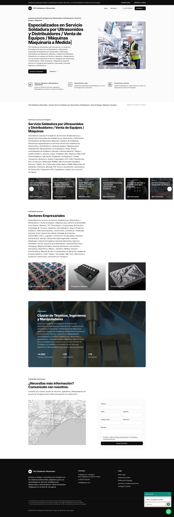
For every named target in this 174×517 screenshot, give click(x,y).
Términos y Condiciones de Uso (128, 483)
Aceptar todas (125, 2)
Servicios (113, 8)
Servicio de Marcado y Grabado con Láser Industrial (136, 185)
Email (103, 411)
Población (126, 419)
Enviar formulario (121, 443)
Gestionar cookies (140, 2)
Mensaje (104, 427)
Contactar (139, 8)
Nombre (104, 404)
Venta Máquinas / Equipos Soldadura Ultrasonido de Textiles (63, 185)
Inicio (106, 8)
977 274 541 (128, 8)
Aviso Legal (121, 474)
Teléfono (126, 411)
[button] (169, 189)
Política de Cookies (124, 477)
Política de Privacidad (121, 437)
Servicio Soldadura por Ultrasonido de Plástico (161, 184)
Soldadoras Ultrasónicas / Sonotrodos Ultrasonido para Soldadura (112, 186)
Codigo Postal (105, 419)
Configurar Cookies (124, 486)
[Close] (169, 494)
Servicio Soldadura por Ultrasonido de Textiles (39, 184)
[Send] (168, 504)
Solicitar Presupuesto (36, 71)
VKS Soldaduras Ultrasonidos (44, 8)
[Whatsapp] (168, 511)
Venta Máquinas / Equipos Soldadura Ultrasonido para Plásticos (86, 186)
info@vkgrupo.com (84, 482)
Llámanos (53, 71)
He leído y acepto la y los (120, 438)
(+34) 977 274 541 (84, 479)
